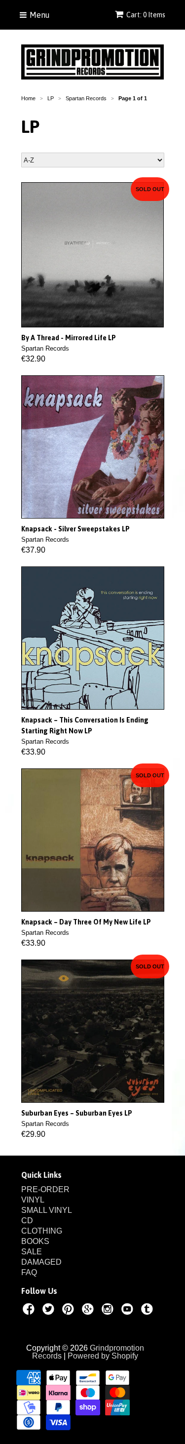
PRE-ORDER (45, 1189)
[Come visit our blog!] (148, 1310)
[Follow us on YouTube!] (128, 1310)
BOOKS (35, 1241)
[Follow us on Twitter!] (49, 1310)
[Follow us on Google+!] (89, 1310)
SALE (31, 1251)
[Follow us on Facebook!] (30, 1310)
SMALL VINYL (46, 1210)
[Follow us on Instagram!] (109, 1310)
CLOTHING (41, 1231)
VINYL (32, 1200)
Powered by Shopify (103, 1356)
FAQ (29, 1272)
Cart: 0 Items (145, 15)
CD (27, 1220)
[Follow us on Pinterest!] (69, 1310)
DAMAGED (41, 1262)
